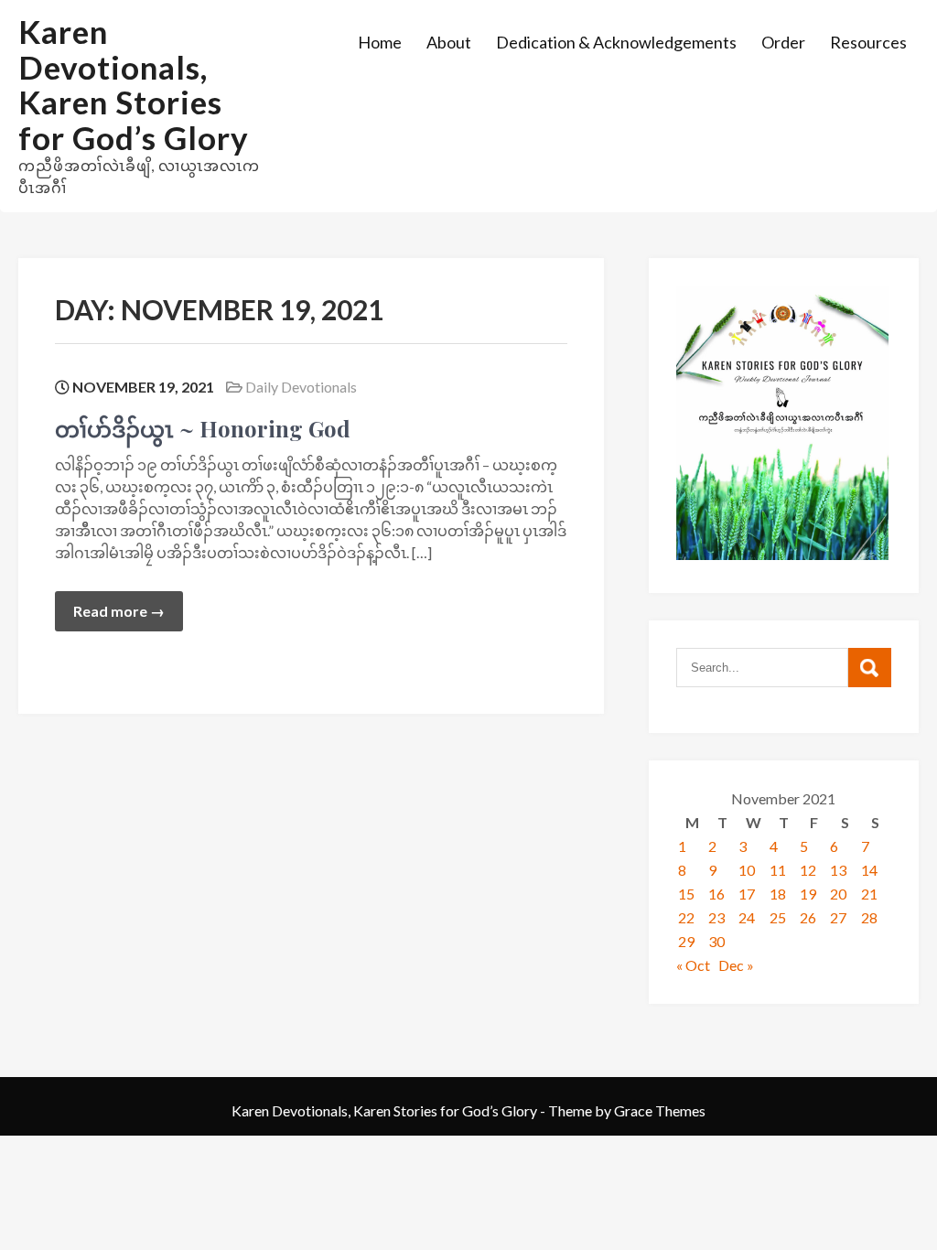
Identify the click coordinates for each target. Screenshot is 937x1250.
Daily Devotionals (301, 386)
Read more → (119, 611)
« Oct (693, 965)
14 (869, 869)
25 (778, 917)
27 (838, 917)
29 (686, 941)
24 (746, 917)
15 (686, 893)
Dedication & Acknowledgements (616, 42)
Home (380, 42)
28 (869, 917)
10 (746, 869)
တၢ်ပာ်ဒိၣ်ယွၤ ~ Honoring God (202, 428)
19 (808, 893)
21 (869, 893)
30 (716, 941)
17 (746, 893)
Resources (868, 42)
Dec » (736, 965)
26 (808, 917)
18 (778, 893)
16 (716, 893)
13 (838, 869)
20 (838, 893)
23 (716, 917)
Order (783, 42)
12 (808, 869)
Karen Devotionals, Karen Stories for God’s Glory (133, 84)
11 (778, 869)
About (448, 42)
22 (686, 917)
